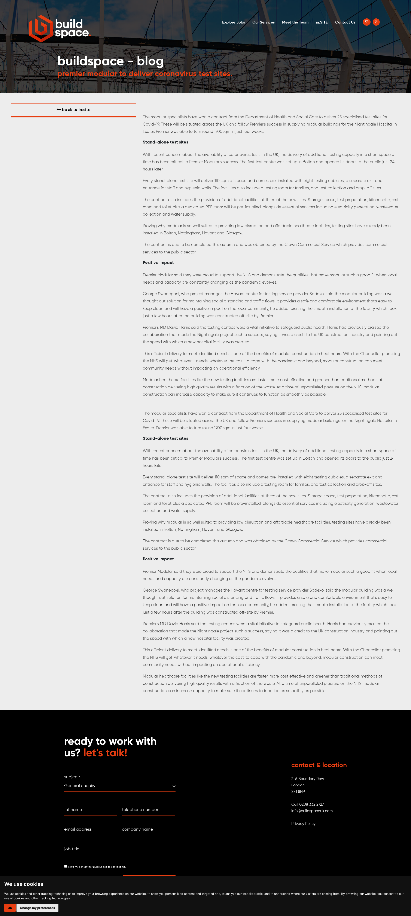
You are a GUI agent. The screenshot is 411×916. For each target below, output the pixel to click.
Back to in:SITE (76, 110)
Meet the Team (295, 22)
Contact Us (345, 22)
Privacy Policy (303, 824)
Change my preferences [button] (37, 908)
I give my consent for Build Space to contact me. (97, 867)
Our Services (263, 22)
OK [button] (10, 908)
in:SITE (322, 22)
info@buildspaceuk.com (312, 811)
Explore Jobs (233, 22)
